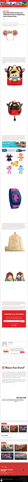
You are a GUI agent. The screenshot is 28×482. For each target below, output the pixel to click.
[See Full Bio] (12, 344)
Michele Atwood (10, 450)
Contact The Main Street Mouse (23, 478)
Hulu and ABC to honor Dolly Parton (5, 428)
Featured (3, 426)
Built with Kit (14, 325)
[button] (23, 6)
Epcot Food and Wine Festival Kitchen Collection (13, 430)
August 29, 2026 (5, 450)
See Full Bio (10, 344)
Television (21, 426)
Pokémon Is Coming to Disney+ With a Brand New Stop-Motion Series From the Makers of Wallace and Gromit (20, 457)
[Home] (1, 6)
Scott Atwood (10, 458)
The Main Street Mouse (7, 470)
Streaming (23, 425)
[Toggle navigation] (13, 6)
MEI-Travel (24, 381)
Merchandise (15, 425)
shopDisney (17, 306)
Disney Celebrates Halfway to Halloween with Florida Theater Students (19, 400)
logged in (6, 437)
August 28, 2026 (5, 458)
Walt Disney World (13, 426)
